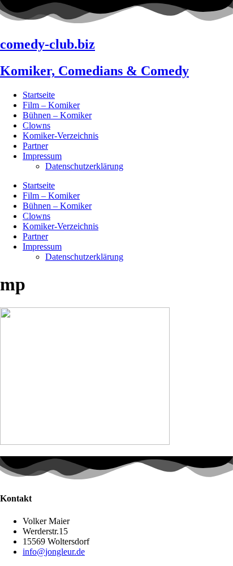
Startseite (39, 95)
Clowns (36, 125)
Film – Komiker (51, 105)
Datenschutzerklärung (84, 166)
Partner (35, 146)
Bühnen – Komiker (57, 115)
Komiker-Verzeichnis (60, 135)
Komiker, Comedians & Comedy (94, 70)
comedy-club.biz (47, 44)
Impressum (42, 156)
